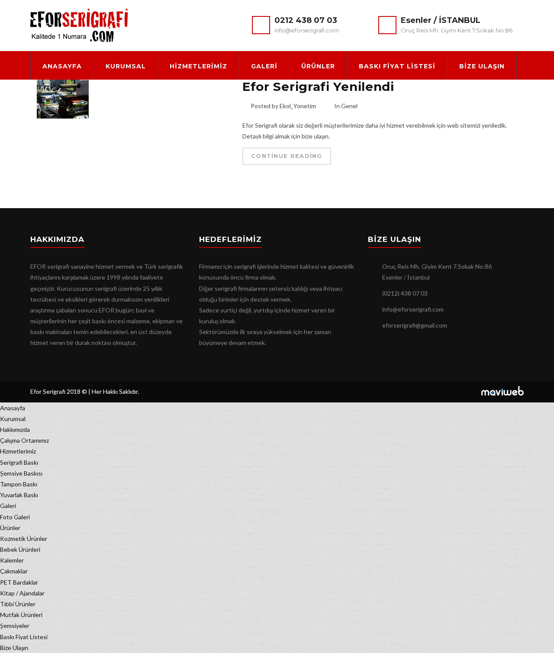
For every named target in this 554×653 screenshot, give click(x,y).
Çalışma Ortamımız (24, 440)
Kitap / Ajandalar (22, 593)
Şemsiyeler (14, 625)
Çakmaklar (14, 571)
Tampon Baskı (18, 484)
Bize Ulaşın (482, 66)
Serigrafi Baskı (19, 462)
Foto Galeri (15, 517)
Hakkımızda (15, 429)
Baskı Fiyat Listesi (397, 66)
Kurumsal (126, 66)
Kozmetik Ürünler (23, 538)
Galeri (264, 66)
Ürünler (318, 66)
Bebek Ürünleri (20, 549)
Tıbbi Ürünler (17, 604)
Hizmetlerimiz (198, 66)
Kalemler (12, 560)
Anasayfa (62, 66)
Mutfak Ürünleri (21, 614)
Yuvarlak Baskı (19, 495)
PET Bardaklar (19, 582)
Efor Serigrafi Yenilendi (318, 86)
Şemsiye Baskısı (21, 473)
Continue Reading (286, 155)
